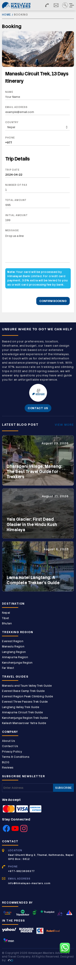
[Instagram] (23, 831)
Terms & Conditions (15, 757)
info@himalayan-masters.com (29, 883)
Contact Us (10, 746)
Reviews (8, 767)
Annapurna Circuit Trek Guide (22, 712)
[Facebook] (6, 831)
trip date (12, 169)
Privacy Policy (12, 751)
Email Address (16, 107)
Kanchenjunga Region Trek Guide (25, 718)
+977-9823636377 (21, 871)
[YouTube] (15, 831)
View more (64, 425)
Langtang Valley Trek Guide (20, 707)
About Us (8, 741)
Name (9, 92)
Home (6, 14)
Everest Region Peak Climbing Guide (27, 696)
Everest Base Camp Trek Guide (23, 691)
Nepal (6, 612)
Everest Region (12, 641)
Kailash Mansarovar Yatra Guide (24, 723)
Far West (8, 668)
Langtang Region (14, 652)
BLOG (5, 762)
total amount (15, 200)
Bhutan (7, 623)
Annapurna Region (15, 657)
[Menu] (72, 5)
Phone (10, 137)
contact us (38, 408)
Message (12, 230)
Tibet (5, 618)
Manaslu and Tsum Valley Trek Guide (27, 685)
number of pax (16, 185)
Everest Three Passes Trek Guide (25, 701)
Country (11, 122)
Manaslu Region (13, 646)
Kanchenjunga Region (17, 662)
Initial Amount (16, 215)
